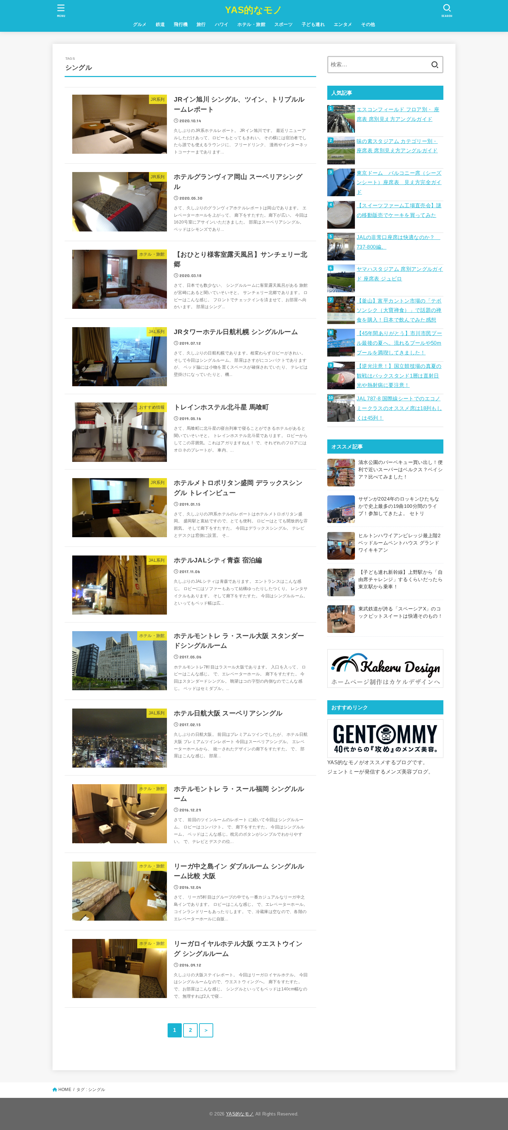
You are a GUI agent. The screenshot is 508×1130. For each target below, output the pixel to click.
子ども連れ (313, 24)
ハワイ (222, 24)
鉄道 (160, 24)
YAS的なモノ (254, 10)
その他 (368, 24)
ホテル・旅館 (251, 24)
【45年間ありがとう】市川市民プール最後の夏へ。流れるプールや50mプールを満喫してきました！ (399, 343)
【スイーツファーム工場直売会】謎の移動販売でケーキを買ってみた (399, 210)
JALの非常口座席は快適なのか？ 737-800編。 (398, 242)
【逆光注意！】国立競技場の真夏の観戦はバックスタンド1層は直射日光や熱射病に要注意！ (399, 375)
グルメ (140, 24)
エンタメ (343, 24)
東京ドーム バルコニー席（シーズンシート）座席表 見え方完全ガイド (399, 182)
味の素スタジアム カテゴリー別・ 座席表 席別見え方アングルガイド (397, 146)
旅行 (201, 24)
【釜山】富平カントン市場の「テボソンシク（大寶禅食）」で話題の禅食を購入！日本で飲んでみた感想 (399, 310)
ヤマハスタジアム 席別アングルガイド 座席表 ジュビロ (400, 274)
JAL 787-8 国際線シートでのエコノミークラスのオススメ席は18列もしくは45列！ (399, 408)
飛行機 (181, 24)
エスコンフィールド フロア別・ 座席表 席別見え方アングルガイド (398, 114)
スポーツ (283, 24)
